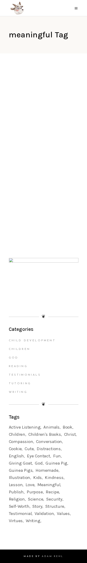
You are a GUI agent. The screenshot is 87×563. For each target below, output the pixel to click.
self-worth (19, 506)
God (14, 357)
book (67, 427)
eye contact (38, 456)
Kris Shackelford (30, 125)
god (38, 463)
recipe (52, 492)
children (17, 434)
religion (17, 499)
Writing (18, 392)
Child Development (32, 340)
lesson (16, 484)
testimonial (20, 513)
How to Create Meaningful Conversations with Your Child (38, 152)
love (30, 484)
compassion (21, 441)
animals (51, 427)
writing (33, 520)
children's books (44, 434)
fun (57, 456)
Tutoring (20, 383)
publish (16, 492)
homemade (46, 470)
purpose (35, 492)
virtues (16, 520)
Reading (18, 366)
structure (54, 506)
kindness (54, 477)
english (16, 456)
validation (44, 513)
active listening (25, 427)
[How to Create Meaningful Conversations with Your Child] (43, 98)
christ (70, 434)
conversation (49, 441)
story (37, 506)
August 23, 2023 (27, 131)
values (63, 513)
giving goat (20, 463)
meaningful (48, 484)
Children (19, 349)
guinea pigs (21, 470)
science (35, 499)
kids (37, 477)
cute (29, 448)
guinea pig (56, 463)
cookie (15, 448)
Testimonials (25, 375)
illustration (19, 477)
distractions (49, 448)
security (54, 499)
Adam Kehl (52, 556)
